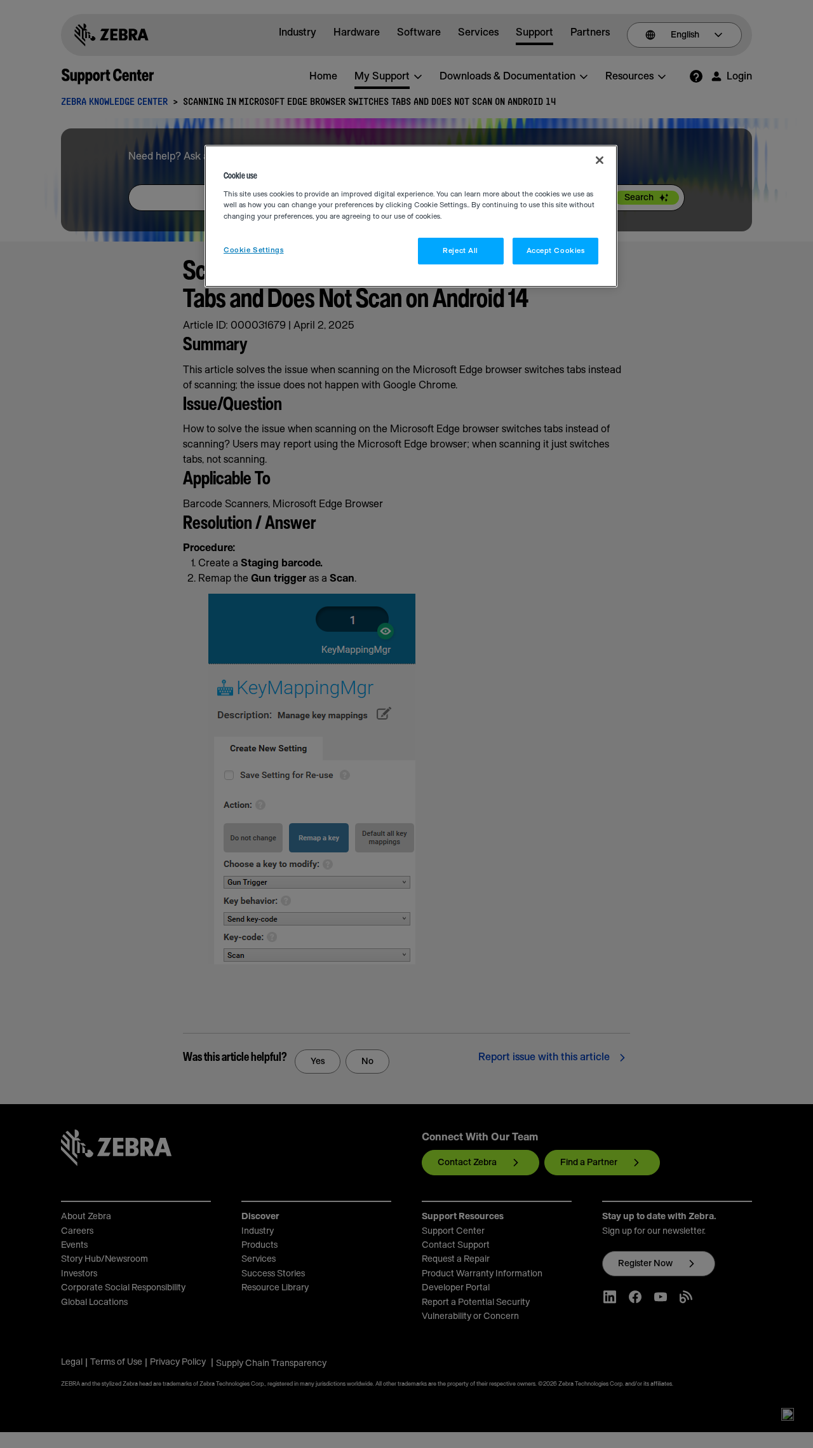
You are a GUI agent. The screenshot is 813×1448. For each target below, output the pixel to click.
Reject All (460, 250)
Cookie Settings (254, 250)
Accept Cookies (556, 250)
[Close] (600, 160)
